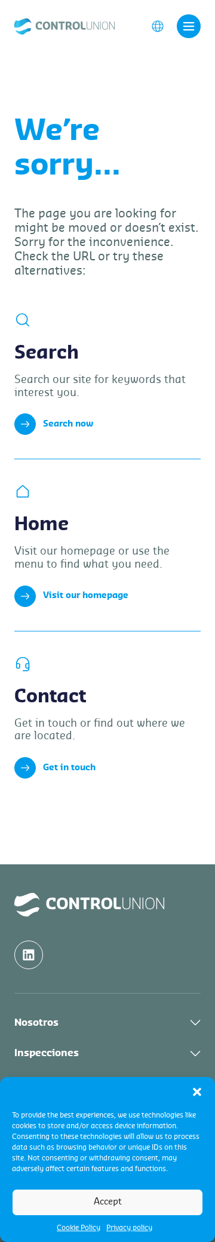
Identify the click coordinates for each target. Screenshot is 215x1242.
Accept (108, 1201)
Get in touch (69, 768)
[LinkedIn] (28, 955)
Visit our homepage (85, 596)
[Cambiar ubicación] (157, 25)
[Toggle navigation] (189, 26)
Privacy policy (129, 1227)
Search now (68, 424)
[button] (197, 1092)
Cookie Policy (78, 1227)
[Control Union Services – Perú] (64, 25)
